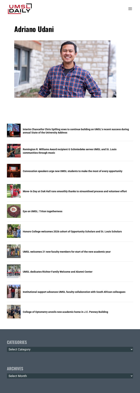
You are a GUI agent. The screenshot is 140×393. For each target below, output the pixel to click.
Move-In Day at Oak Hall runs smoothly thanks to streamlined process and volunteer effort (75, 191)
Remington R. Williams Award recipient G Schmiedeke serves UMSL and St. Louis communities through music (69, 151)
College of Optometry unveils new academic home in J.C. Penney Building (65, 311)
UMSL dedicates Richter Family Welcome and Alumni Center (57, 271)
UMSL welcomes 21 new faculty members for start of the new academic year (67, 251)
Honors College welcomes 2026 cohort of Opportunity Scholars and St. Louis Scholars (72, 231)
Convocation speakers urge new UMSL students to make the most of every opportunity (72, 171)
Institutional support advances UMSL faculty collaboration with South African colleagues (74, 291)
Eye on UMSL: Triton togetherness (42, 211)
